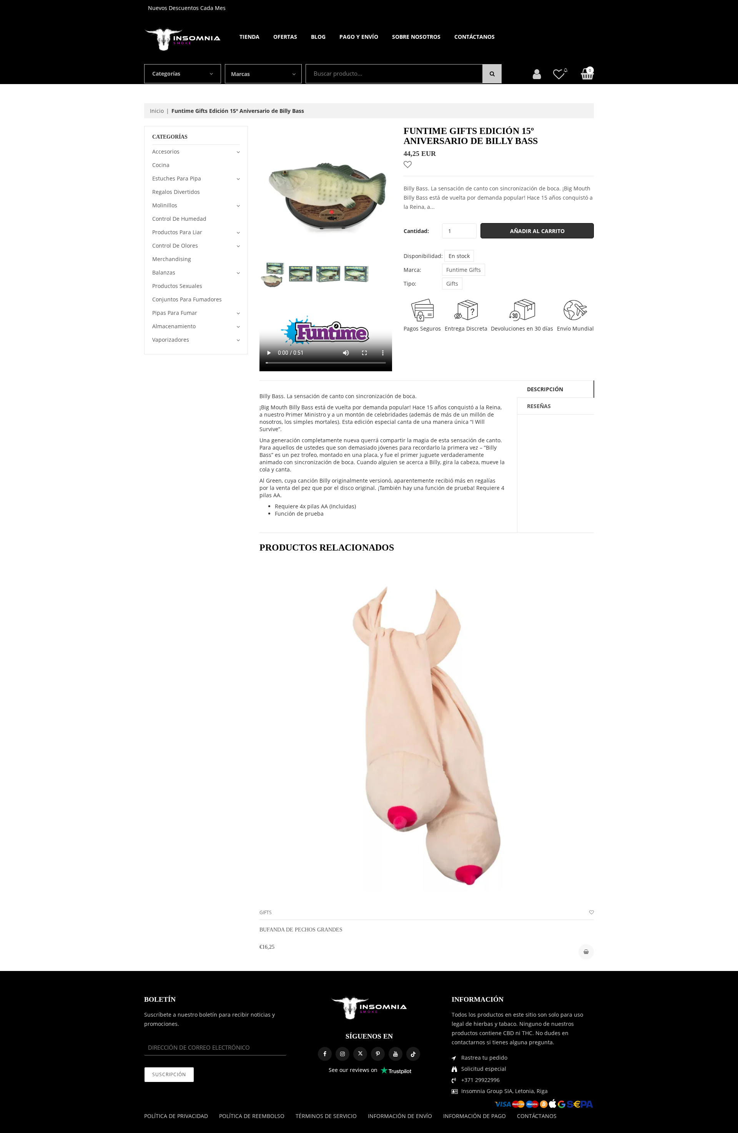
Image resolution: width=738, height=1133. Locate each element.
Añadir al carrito (537, 231)
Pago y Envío (358, 36)
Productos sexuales (177, 285)
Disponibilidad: (423, 256)
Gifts (452, 283)
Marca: (412, 269)
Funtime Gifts (463, 269)
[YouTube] (395, 1054)
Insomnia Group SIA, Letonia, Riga (504, 1091)
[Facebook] (325, 1054)
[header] (559, 74)
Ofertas (285, 36)
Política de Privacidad (176, 1116)
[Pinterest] (378, 1054)
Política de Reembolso (251, 1116)
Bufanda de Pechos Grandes (300, 930)
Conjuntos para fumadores (187, 299)
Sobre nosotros (416, 36)
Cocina (161, 165)
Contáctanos (474, 36)
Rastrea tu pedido (484, 1057)
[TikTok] (413, 1054)
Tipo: (410, 283)
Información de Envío (400, 1116)
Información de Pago (474, 1116)
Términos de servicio (326, 1116)
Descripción (545, 389)
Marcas (240, 74)
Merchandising (171, 259)
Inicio (157, 110)
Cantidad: (416, 231)
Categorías (166, 73)
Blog (318, 36)
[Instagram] (342, 1054)
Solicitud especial (483, 1068)
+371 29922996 (480, 1079)
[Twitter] (360, 1054)
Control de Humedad (179, 218)
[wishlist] (591, 912)
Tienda (249, 36)
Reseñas (539, 406)
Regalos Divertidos (176, 191)
